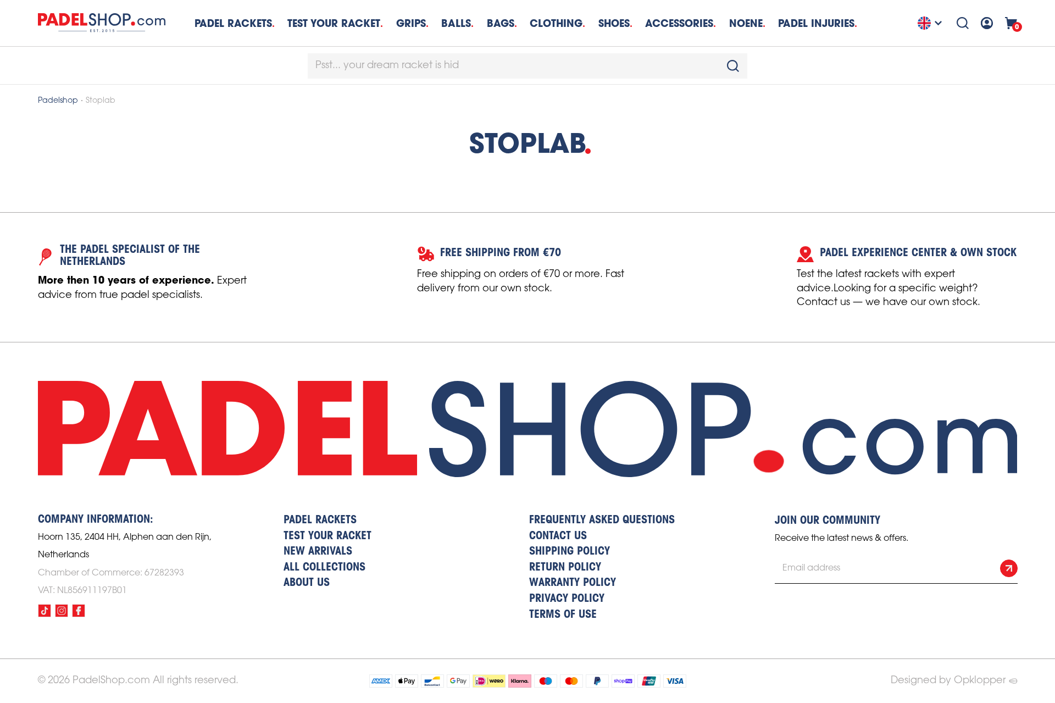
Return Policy (565, 568)
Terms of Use (563, 615)
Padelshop (58, 100)
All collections (324, 568)
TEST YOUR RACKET (333, 23)
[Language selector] (931, 23)
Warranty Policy (572, 583)
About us (307, 583)
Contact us (558, 536)
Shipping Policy (569, 552)
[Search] (963, 23)
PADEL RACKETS (320, 520)
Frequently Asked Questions (602, 520)
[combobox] (527, 66)
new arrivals (318, 552)
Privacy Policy (566, 599)
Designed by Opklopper (948, 680)
